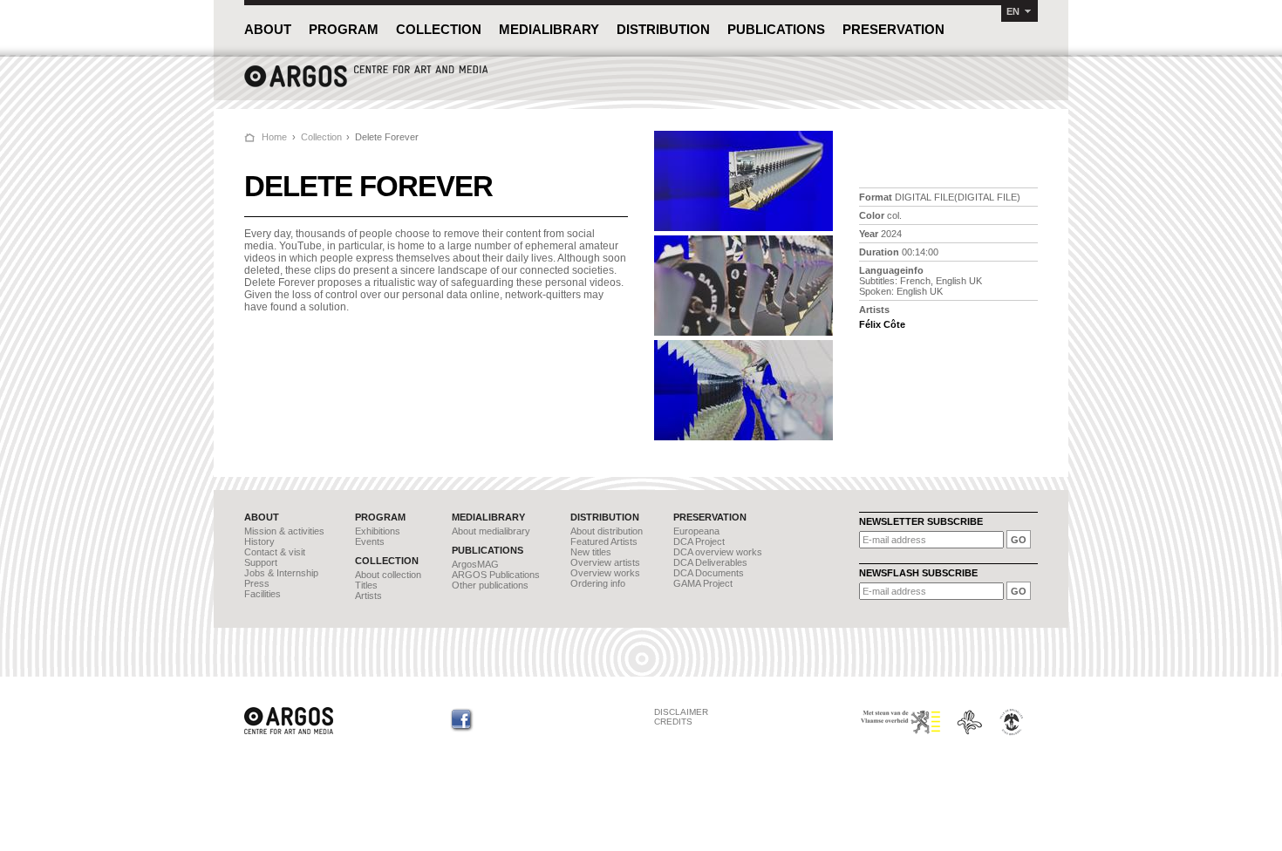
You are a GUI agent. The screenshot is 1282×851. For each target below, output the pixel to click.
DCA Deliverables (710, 562)
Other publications (490, 585)
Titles (366, 585)
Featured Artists (604, 541)
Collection (321, 137)
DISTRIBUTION (663, 29)
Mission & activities (284, 531)
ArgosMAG (475, 564)
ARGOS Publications (496, 574)
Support (260, 562)
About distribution (606, 531)
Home (274, 137)
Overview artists (605, 562)
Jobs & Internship (281, 573)
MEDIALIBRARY (549, 29)
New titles (590, 552)
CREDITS (673, 721)
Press (256, 583)
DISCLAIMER (681, 712)
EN (1012, 11)
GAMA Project (703, 583)
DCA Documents (708, 573)
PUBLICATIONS (776, 29)
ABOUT (267, 29)
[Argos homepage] (366, 85)
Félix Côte (882, 324)
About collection (388, 574)
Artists (368, 595)
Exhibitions (377, 531)
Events (370, 541)
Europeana (696, 531)
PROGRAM (343, 29)
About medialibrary (491, 531)
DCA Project (699, 541)
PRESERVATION (893, 29)
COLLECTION (438, 29)
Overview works (605, 573)
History (259, 541)
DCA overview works (717, 552)
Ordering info (597, 583)
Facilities (262, 594)
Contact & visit (274, 552)
